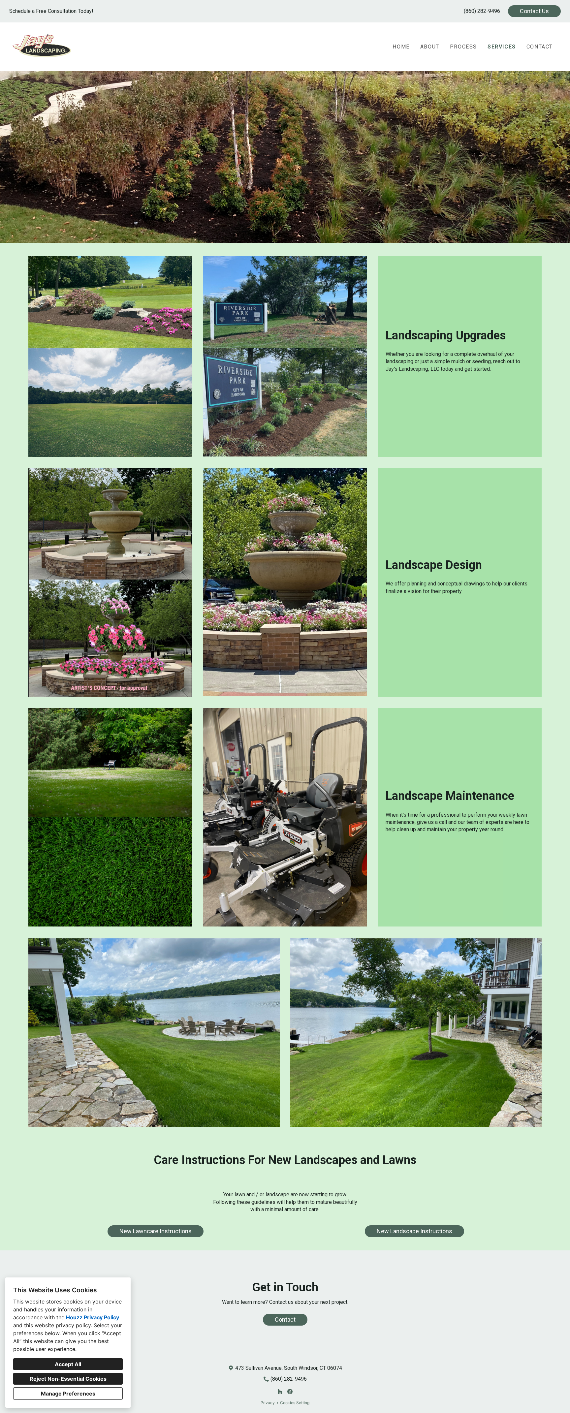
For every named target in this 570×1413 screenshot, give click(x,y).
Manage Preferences (68, 1393)
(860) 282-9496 (482, 11)
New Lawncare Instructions (155, 1231)
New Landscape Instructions (414, 1231)
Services (502, 47)
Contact (539, 47)
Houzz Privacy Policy (92, 1317)
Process (463, 47)
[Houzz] (280, 1392)
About (429, 47)
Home (401, 47)
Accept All (68, 1364)
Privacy (268, 1402)
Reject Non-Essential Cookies (68, 1378)
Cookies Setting (294, 1402)
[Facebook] (290, 1392)
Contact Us (534, 11)
